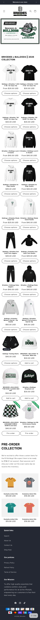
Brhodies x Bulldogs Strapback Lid (29, 388)
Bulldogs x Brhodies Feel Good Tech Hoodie (29, 252)
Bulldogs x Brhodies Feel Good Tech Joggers (11, 252)
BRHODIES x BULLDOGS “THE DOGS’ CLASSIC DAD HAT (10, 388)
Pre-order (11, 433)
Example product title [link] (11, 494)
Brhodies (22, 616)
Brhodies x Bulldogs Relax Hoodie (29, 285)
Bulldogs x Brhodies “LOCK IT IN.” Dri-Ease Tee (11, 84)
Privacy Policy (9, 563)
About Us (7, 540)
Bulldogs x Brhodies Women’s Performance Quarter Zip (29, 320)
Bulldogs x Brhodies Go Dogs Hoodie (10, 185)
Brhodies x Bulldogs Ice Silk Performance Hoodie (29, 423)
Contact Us (8, 545)
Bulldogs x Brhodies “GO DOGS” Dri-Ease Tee (11, 118)
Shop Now (8, 550)
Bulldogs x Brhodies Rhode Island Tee (10, 219)
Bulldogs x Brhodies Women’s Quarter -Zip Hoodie (11, 320)
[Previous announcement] (4, 2)
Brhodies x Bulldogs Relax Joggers (10, 285)
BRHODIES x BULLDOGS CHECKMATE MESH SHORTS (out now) (10, 424)
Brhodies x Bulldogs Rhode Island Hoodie (29, 219)
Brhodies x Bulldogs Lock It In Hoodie (11, 151)
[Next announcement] (36, 2)
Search (6, 536)
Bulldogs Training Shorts (11, 353)
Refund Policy (9, 567)
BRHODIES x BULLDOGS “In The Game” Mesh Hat (29, 354)
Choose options (10, 93)
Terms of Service (10, 572)
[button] (4, 11)
